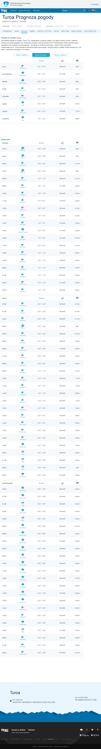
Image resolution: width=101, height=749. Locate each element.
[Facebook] (98, 730)
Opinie (56, 31)
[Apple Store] (95, 735)
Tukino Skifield (73, 26)
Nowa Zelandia (17, 26)
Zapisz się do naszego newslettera (20, 732)
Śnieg (17, 31)
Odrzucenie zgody (67, 739)
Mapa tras (65, 31)
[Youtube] (81, 730)
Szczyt (60, 55)
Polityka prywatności (15, 739)
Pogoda (13, 10)
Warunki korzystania (28, 739)
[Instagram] (92, 730)
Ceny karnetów (90, 31)
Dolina (21, 55)
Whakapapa (59, 26)
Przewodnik (7, 31)
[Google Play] (84, 735)
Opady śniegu (77, 31)
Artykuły (36, 10)
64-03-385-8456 (81, 697)
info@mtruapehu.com (85, 700)
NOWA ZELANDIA (10, 21)
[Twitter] (87, 730)
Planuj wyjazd (24, 10)
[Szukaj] (84, 10)
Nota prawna (4, 739)
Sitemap (38, 739)
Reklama (31, 730)
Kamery (32, 31)
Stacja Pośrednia (41, 55)
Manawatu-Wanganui (34, 26)
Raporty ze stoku (45, 31)
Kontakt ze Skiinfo (18, 730)
